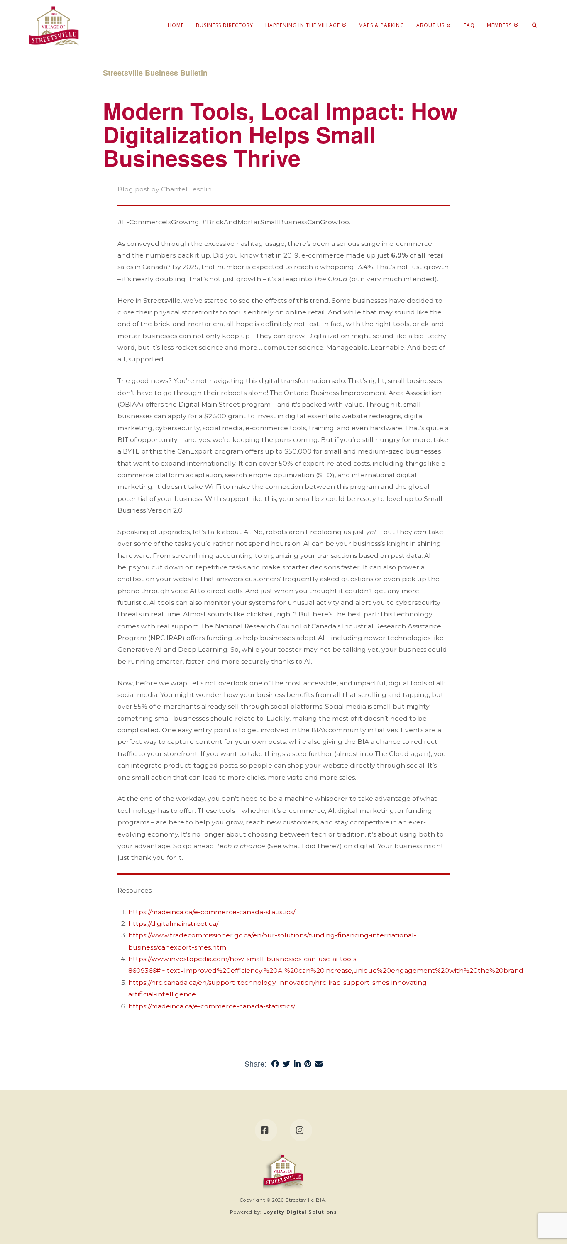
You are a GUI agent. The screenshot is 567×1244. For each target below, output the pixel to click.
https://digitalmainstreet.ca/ (173, 923)
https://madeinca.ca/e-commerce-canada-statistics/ (211, 912)
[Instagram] (301, 1130)
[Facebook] (266, 1130)
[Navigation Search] (531, 16)
